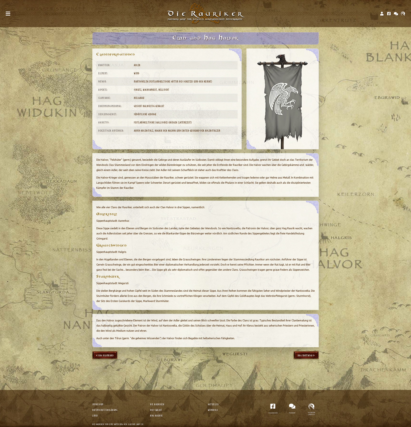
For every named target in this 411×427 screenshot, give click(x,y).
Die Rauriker (157, 404)
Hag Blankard (106, 355)
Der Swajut (156, 410)
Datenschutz (105, 410)
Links (95, 415)
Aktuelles (213, 404)
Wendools (213, 410)
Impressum (98, 404)
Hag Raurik (156, 415)
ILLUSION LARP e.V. (136, 424)
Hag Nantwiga (305, 355)
